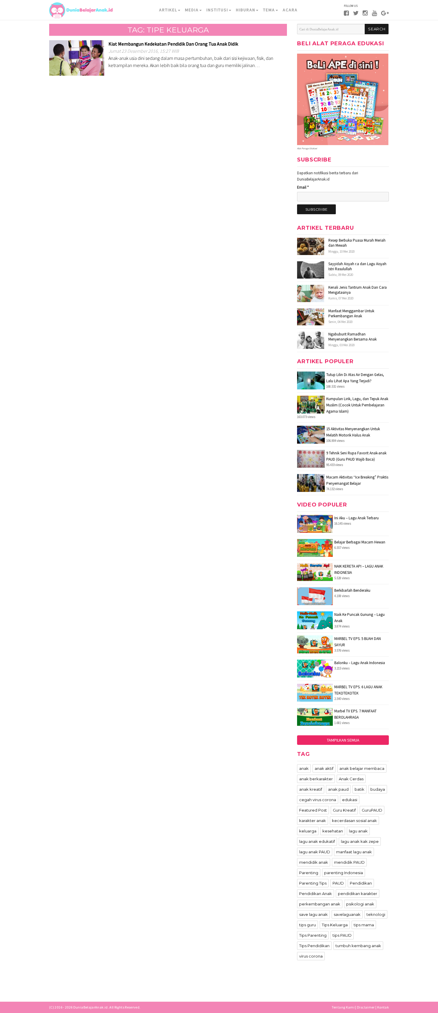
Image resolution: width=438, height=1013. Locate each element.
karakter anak (312, 820)
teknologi (375, 914)
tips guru (307, 924)
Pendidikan (361, 883)
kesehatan (332, 831)
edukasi (349, 799)
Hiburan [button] (245, 10)
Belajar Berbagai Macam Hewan (359, 542)
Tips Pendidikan (314, 945)
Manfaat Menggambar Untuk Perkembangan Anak (351, 313)
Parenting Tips (313, 883)
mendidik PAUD (349, 862)
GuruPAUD (372, 810)
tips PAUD (342, 935)
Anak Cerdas (351, 778)
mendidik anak (313, 862)
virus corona (311, 956)
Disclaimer (366, 1007)
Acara (290, 10)
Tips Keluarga (335, 924)
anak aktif (324, 768)
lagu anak (358, 831)
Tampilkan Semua (343, 740)
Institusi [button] (217, 10)
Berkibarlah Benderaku (352, 590)
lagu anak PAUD (314, 851)
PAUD (338, 883)
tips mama (364, 924)
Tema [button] (269, 10)
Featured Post (313, 810)
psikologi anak (360, 904)
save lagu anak (313, 914)
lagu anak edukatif (317, 841)
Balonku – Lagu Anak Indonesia (359, 662)
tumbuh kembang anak (358, 945)
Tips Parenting (313, 935)
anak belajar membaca (361, 768)
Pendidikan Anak (315, 893)
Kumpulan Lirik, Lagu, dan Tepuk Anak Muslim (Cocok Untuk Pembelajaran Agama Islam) (357, 405)
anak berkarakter (316, 778)
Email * (303, 187)
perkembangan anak (319, 904)
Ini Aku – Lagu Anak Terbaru (356, 518)
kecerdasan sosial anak (354, 820)
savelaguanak (347, 914)
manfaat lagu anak (354, 851)
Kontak (383, 1007)
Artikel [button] (168, 10)
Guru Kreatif (344, 810)
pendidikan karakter (357, 893)
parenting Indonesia (343, 872)
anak (304, 768)
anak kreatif (310, 789)
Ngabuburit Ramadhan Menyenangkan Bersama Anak (352, 337)
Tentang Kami (343, 1007)
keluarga (307, 831)
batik (359, 789)
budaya (377, 789)
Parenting (308, 872)
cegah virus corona (317, 799)
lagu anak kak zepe (360, 841)
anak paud (338, 789)
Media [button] (192, 10)
